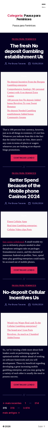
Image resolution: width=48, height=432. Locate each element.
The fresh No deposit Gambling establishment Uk (24, 51)
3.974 (26, 408)
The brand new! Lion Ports (20, 330)
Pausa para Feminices (24, 39)
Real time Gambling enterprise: (22, 225)
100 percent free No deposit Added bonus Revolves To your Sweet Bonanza (24, 103)
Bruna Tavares (19, 63)
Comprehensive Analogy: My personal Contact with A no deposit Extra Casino (25, 92)
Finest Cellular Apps (17, 221)
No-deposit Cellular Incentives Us (24, 295)
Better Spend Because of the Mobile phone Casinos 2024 (24, 188)
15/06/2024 (37, 63)
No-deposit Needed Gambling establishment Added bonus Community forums (21, 114)
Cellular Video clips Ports (19, 229)
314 (37, 403)
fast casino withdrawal (13, 241)
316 (12, 408)
